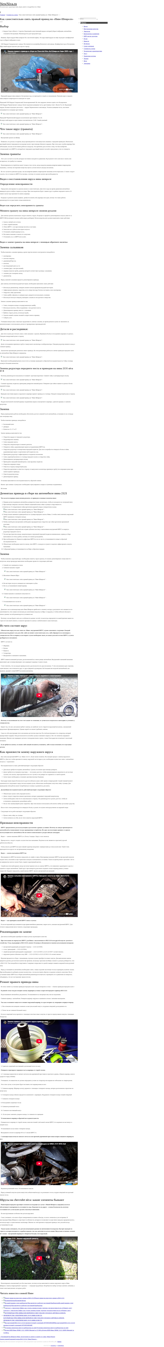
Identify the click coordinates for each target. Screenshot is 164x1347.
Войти (59, 1341)
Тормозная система (90, 56)
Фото (85, 61)
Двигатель (87, 31)
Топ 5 (85, 53)
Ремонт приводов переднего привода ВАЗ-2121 (49, 1298)
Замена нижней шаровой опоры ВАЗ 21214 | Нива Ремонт (18, 1339)
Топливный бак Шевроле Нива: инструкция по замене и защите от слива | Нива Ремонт (27, 1336)
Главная (2, 15)
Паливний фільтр (20, 1300)
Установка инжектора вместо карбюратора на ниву (53, 1328)
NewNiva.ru (8, 4)
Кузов (85, 39)
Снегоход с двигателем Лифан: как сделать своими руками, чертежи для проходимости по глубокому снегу (37, 1310)
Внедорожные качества (91, 29)
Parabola (53, 1345)
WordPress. (60, 1345)
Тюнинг (86, 58)
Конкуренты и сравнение (91, 34)
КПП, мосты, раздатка (90, 36)
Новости (86, 41)
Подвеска (87, 44)
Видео (86, 26)
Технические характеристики (93, 51)
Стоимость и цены (12, 15)
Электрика (87, 63)
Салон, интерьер (89, 46)
